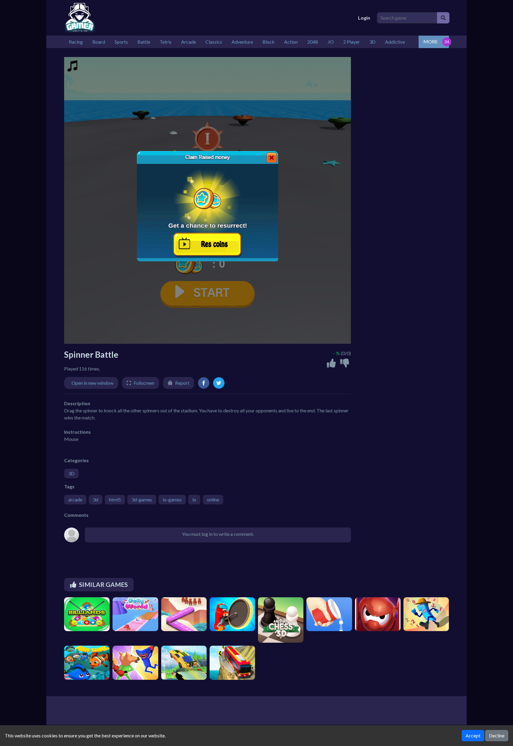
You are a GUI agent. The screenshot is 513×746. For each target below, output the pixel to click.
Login (364, 17)
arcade (75, 499)
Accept (473, 735)
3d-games (142, 499)
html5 (115, 499)
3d (95, 499)
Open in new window (92, 383)
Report (182, 383)
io (194, 499)
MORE (430, 41)
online (213, 499)
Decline (496, 735)
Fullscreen (144, 383)
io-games (172, 499)
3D (71, 473)
